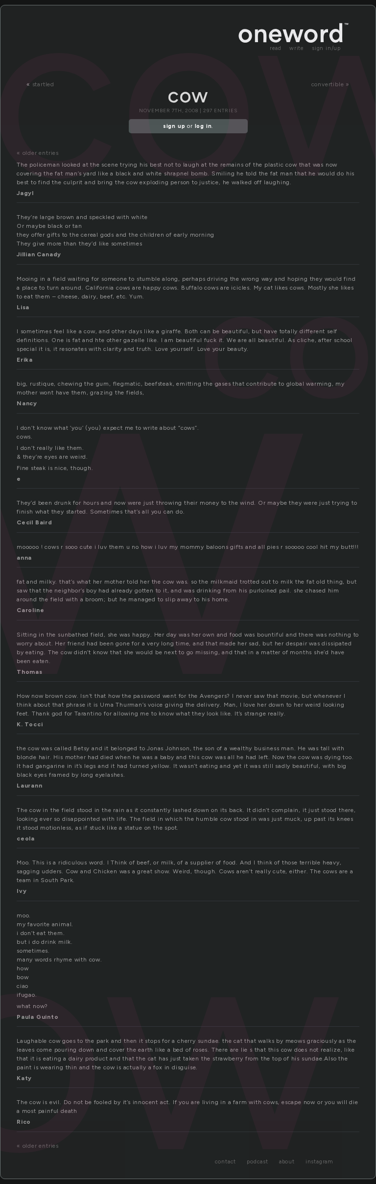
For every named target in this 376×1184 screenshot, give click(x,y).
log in (203, 126)
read (276, 48)
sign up (174, 126)
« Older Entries (38, 152)
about (287, 1161)
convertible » (330, 84)
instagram (319, 1161)
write (296, 48)
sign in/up (326, 48)
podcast (257, 1161)
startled (43, 84)
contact (225, 1161)
